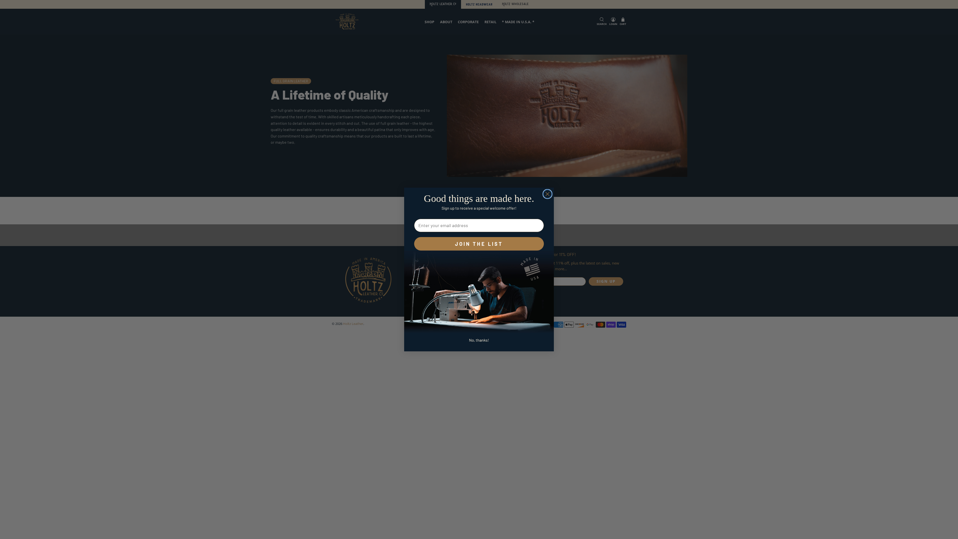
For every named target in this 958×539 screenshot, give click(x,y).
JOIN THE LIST (479, 244)
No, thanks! (479, 340)
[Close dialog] (547, 194)
